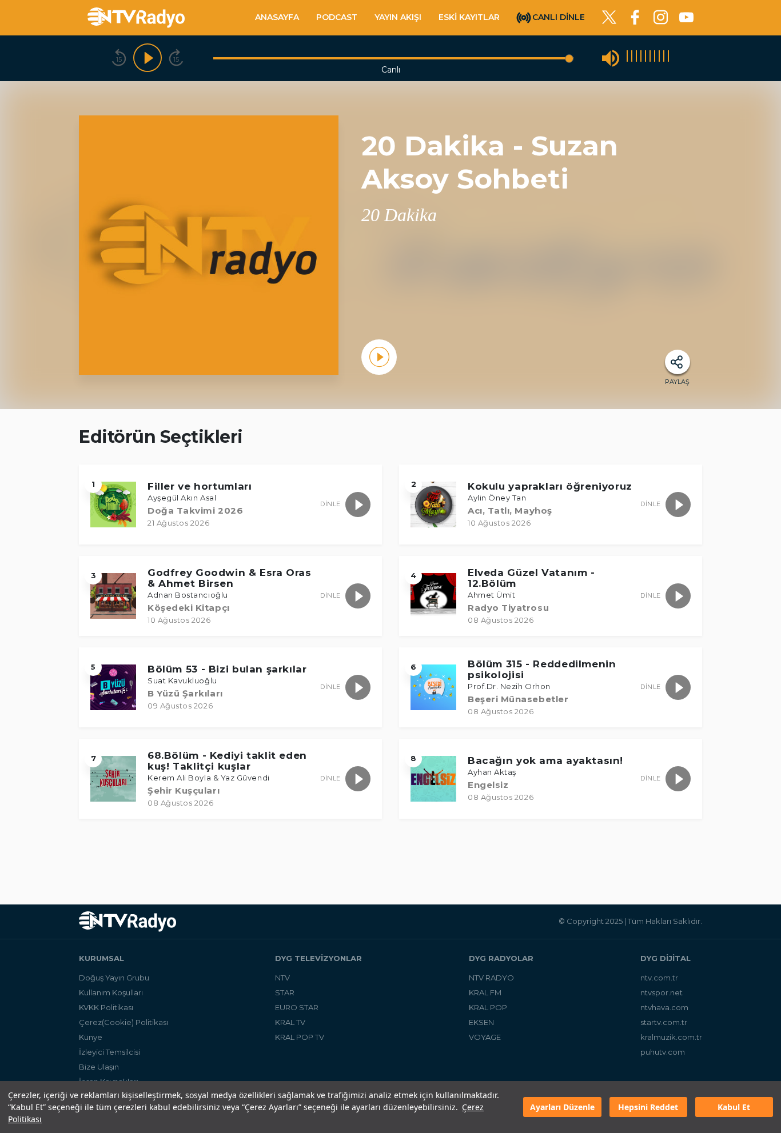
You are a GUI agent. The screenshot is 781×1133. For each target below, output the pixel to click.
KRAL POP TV (299, 1037)
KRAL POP (488, 1007)
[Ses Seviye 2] (631, 58)
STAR (284, 992)
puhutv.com (662, 1051)
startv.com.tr (663, 1022)
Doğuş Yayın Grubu (114, 977)
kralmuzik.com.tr (671, 1037)
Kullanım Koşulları (111, 992)
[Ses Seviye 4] (641, 58)
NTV (282, 977)
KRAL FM (485, 992)
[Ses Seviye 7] (654, 58)
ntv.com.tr (659, 977)
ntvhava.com (664, 1007)
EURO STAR (296, 1007)
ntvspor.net (661, 992)
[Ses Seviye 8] (659, 58)
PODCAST (336, 17)
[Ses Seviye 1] (627, 58)
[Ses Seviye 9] (664, 58)
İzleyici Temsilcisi (109, 1051)
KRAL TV (290, 1022)
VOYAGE (485, 1037)
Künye (90, 1037)
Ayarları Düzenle (562, 1107)
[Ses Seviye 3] (636, 58)
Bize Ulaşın (99, 1066)
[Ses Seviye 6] (650, 58)
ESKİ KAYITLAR (469, 17)
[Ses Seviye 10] (668, 58)
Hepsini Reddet (648, 1107)
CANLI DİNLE (558, 16)
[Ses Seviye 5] (645, 58)
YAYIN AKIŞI (397, 17)
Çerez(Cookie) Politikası (123, 1022)
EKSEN (481, 1022)
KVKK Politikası (106, 1007)
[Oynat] (147, 58)
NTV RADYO (491, 977)
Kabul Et (734, 1107)
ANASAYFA (277, 17)
